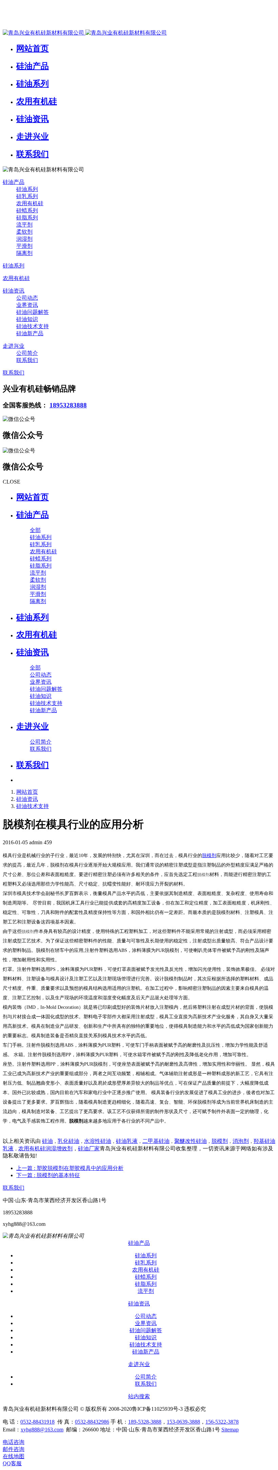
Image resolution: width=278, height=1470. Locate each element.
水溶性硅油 (97, 1141)
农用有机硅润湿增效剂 (45, 1148)
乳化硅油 (68, 1141)
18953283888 (68, 405)
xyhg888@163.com (42, 1429)
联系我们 (13, 1188)
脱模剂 (209, 855)
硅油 (47, 1141)
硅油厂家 (89, 1148)
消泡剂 (241, 1141)
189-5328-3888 (144, 1422)
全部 (35, 530)
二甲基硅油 (156, 1141)
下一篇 (48, 1175)
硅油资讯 (27, 799)
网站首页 (32, 497)
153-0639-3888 (183, 1422)
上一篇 (69, 1168)
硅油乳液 (127, 1141)
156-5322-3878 (222, 1422)
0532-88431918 (37, 1422)
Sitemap (230, 1429)
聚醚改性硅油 (190, 1141)
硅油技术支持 (32, 806)
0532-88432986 (92, 1422)
